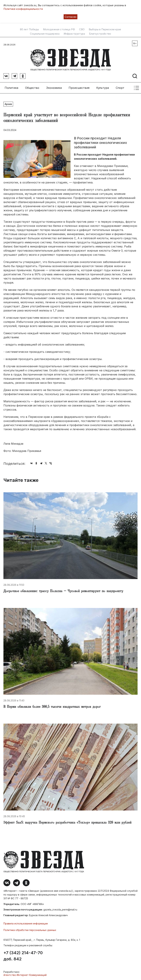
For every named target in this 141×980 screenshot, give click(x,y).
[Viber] (51, 463)
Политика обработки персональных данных (29, 930)
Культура (102, 87)
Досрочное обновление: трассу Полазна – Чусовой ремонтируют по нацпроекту (63, 591)
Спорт (120, 87)
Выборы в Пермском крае (105, 29)
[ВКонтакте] (31, 463)
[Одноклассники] (36, 463)
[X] (46, 463)
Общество (32, 87)
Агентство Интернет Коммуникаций (25, 974)
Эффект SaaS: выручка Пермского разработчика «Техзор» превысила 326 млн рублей (67, 823)
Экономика (54, 87)
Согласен (70, 16)
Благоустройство (100, 33)
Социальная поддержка (44, 33)
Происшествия (79, 87)
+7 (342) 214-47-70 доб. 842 (23, 956)
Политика (11, 87)
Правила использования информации (25, 923)
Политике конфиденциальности (23, 8)
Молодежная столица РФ (59, 29)
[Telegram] (41, 463)
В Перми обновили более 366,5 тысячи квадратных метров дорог (52, 707)
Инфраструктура (74, 33)
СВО (82, 29)
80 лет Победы (29, 29)
